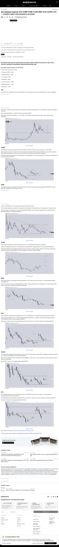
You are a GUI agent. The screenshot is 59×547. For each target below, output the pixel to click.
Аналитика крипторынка (35, 524)
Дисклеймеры (45, 474)
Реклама (2, 517)
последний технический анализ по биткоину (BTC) (23, 430)
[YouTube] (2, 17)
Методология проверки (52, 518)
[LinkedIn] (10, 17)
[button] (8, 506)
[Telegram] (7, 17)
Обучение (19, 519)
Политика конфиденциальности (33, 474)
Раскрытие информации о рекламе (52, 522)
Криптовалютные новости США (36, 529)
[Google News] (57, 496)
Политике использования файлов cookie (45, 540)
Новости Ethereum (36, 526)
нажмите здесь (38, 433)
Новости (18, 517)
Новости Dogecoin (36, 531)
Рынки (5, 9)
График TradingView (29, 145)
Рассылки (19, 525)
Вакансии (3, 523)
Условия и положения (19, 474)
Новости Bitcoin (36, 521)
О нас (2, 521)
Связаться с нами (4, 519)
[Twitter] (5, 17)
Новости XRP (35, 519)
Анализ (2, 9)
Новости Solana (36, 533)
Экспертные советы (21, 523)
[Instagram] (12, 17)
